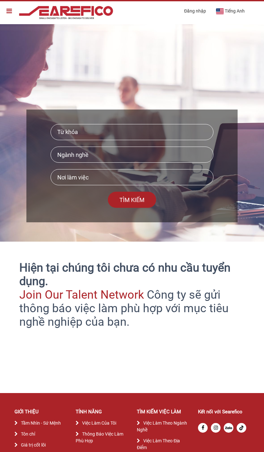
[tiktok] (241, 428)
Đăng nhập (195, 11)
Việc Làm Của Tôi (99, 423)
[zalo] (228, 428)
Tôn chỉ (28, 434)
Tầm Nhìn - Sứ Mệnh (41, 423)
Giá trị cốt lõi (33, 444)
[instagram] (216, 428)
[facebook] (203, 428)
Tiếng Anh (235, 11)
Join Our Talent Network (81, 295)
